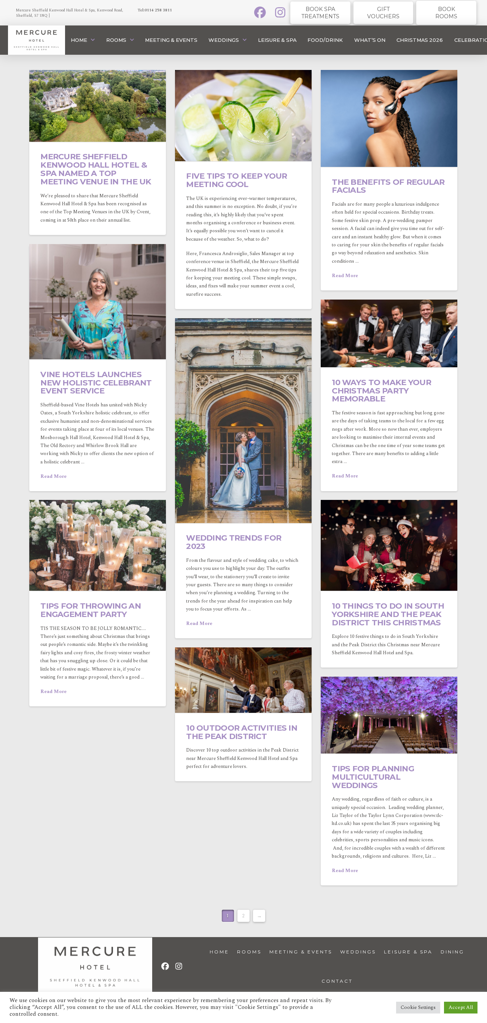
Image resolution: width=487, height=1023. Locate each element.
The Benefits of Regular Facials (388, 186)
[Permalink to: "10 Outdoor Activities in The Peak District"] (243, 680)
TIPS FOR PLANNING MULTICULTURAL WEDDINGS (373, 777)
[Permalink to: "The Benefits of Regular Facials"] (389, 118)
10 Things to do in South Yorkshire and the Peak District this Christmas (388, 614)
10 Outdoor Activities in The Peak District (241, 732)
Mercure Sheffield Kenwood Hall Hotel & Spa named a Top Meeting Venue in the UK (95, 169)
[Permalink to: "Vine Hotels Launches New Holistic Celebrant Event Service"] (97, 301)
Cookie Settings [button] (418, 1007)
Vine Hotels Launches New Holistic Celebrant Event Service (95, 383)
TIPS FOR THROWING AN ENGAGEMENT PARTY (90, 610)
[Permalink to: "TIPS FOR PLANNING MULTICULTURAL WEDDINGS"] (389, 715)
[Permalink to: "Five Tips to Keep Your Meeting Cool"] (243, 115)
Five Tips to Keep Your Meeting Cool (236, 180)
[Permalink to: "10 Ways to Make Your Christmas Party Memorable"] (389, 333)
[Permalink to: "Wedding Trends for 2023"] (243, 420)
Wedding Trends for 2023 (233, 542)
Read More (345, 275)
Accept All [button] (461, 1007)
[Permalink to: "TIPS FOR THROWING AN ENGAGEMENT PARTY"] (97, 545)
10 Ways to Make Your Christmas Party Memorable (381, 390)
